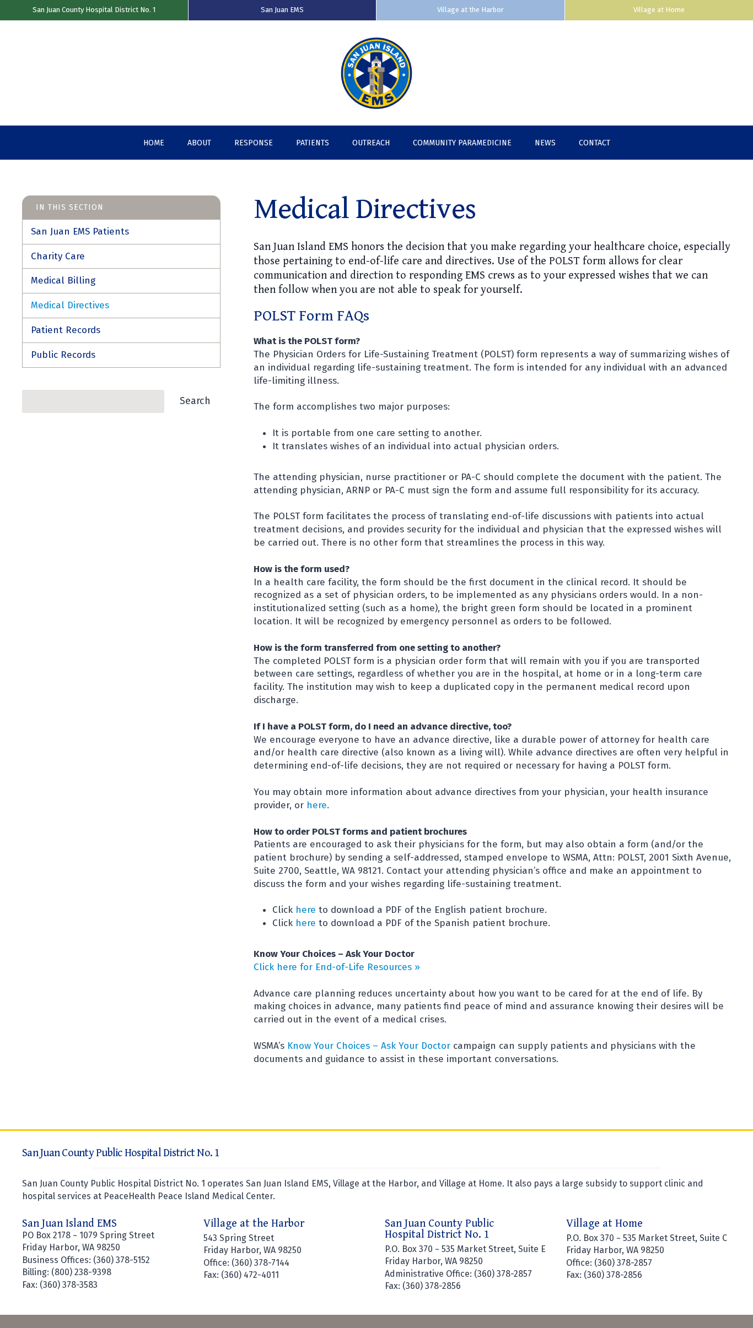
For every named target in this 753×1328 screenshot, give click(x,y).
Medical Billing (63, 280)
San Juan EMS (282, 10)
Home (153, 143)
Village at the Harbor (470, 10)
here (316, 805)
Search (195, 401)
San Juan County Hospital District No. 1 (94, 10)
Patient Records (65, 330)
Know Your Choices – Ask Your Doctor (368, 1046)
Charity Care (58, 256)
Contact (594, 143)
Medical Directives (70, 305)
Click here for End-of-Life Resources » (337, 967)
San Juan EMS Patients (80, 231)
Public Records (63, 355)
